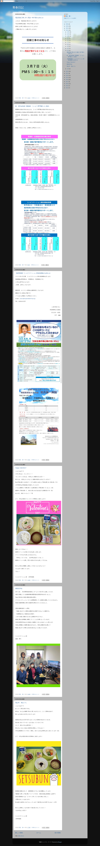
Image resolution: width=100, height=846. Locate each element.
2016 (67, 83)
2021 (67, 73)
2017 (67, 81)
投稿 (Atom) (21, 836)
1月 (68, 68)
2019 (67, 77)
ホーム (38, 833)
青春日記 (18, 7)
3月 (68, 48)
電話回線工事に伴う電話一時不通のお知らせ (29, 17)
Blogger (60, 842)
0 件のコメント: (36, 98)
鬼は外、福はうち (21, 702)
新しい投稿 (19, 833)
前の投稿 (58, 833)
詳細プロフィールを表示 (70, 18)
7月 (68, 42)
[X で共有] (45, 98)
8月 (68, 40)
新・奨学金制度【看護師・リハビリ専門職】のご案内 (32, 106)
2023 (67, 30)
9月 (68, 38)
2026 (67, 24)
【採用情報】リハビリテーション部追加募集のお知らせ (32, 273)
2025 (67, 26)
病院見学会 (18, 588)
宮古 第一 (68, 16)
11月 (68, 34)
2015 (67, 85)
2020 (67, 75)
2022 (67, 71)
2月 (68, 50)
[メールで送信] (42, 98)
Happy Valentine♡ (20, 468)
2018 (67, 79)
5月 (68, 44)
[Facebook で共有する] (47, 98)
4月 (68, 46)
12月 (68, 32)
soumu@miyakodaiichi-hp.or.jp (27, 298)
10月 (68, 36)
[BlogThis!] (44, 98)
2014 (67, 87)
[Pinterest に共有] (48, 98)
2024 (67, 28)
